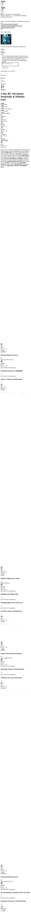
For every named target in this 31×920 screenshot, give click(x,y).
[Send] (6, 67)
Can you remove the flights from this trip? (11, 26)
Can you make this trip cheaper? (9, 24)
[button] (1, 50)
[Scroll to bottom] (2, 54)
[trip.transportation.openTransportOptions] (2, 118)
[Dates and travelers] (3, 67)
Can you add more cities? (7, 27)
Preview (3, 89)
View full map (4, 140)
